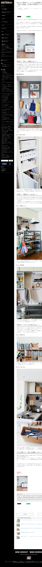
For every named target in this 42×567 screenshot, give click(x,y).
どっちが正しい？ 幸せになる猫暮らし (7, 107)
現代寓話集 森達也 (4, 145)
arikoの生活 (4, 71)
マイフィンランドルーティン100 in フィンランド (7, 124)
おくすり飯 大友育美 (5, 97)
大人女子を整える (4, 133)
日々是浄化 (3, 54)
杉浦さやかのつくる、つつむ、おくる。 (7, 144)
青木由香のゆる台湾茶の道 (5, 157)
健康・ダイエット (4, 60)
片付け (24, 9)
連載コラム (3, 44)
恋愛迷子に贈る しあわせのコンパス (7, 138)
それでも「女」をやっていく (6, 73)
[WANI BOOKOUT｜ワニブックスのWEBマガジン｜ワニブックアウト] (6, 3)
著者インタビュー (4, 37)
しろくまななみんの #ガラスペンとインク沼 (7, 102)
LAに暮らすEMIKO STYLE (5, 88)
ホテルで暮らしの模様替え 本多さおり (7, 122)
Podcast (3, 15)
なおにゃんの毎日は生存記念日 (6, 109)
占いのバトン (4, 28)
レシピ (2, 25)
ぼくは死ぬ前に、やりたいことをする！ (7, 120)
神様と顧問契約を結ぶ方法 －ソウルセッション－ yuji (7, 149)
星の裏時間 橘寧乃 (4, 140)
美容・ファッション (5, 34)
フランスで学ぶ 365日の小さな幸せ (7, 114)
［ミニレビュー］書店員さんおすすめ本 (7, 83)
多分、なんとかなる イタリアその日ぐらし (7, 79)
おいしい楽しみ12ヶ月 (5, 96)
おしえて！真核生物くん (5, 99)
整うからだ (4, 81)
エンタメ (3, 18)
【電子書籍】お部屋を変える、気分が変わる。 (27, 532)
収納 (19, 9)
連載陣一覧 (3, 170)
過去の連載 (3, 69)
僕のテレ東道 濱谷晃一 (5, 131)
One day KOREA (4, 72)
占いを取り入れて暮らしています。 (7, 77)
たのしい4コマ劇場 (4, 105)
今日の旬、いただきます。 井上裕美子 (7, 130)
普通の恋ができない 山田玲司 (6, 142)
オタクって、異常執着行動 (5, 47)
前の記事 (25, 514)
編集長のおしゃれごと (5, 154)
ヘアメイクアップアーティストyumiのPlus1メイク (7, 116)
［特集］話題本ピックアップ (38, 8)
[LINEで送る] (28, 16)
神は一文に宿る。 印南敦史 (6, 147)
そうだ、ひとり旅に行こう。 (6, 104)
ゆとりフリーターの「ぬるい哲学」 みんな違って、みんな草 (7, 76)
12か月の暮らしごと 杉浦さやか (6, 84)
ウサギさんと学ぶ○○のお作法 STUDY (7, 93)
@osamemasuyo (24, 500)
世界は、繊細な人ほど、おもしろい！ (7, 127)
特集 (2, 63)
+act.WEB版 (4, 9)
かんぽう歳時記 (4, 100)
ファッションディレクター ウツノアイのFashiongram (7, 112)
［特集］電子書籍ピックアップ (6, 66)
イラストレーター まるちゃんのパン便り (7, 92)
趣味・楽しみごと (4, 41)
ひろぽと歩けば (4, 110)
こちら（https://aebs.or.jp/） (35, 562)
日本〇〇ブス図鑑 (4, 139)
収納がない (21, 9)
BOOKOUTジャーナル (5, 12)
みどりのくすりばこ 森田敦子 (6, 126)
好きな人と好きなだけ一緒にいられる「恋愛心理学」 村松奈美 (7, 135)
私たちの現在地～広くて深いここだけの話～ (7, 153)
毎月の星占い (4, 168)
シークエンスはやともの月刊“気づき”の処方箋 (7, 49)
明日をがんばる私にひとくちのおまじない (7, 56)
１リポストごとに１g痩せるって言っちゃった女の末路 (7, 87)
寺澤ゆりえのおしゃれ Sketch (6, 136)
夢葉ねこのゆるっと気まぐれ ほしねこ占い (7, 53)
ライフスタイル (4, 21)
